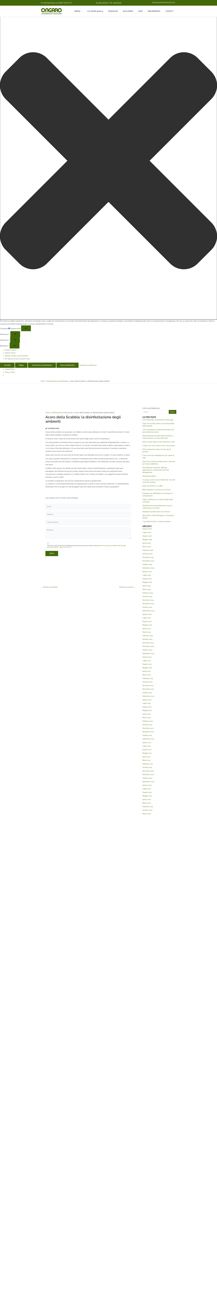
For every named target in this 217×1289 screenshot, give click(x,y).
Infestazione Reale (149, 476)
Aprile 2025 (146, 586)
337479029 (117, 3)
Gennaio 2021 (147, 767)
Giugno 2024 (147, 621)
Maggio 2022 (147, 710)
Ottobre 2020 (147, 778)
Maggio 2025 (147, 582)
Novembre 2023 (148, 646)
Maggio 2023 (147, 668)
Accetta (7, 365)
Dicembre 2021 (147, 728)
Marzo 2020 (146, 803)
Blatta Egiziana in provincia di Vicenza (156, 490)
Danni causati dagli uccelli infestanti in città (158, 442)
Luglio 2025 (146, 575)
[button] (108, 161)
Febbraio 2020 (147, 806)
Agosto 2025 (147, 571)
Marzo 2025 (146, 589)
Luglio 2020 (146, 789)
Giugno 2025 (147, 579)
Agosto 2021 (146, 742)
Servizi (77, 11)
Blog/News (128, 11)
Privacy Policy (10, 372)
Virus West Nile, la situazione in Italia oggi (157, 420)
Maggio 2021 (147, 753)
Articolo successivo (127, 587)
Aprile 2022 (146, 714)
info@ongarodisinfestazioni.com (163, 2)
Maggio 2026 (147, 539)
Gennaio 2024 (147, 639)
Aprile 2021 (146, 757)
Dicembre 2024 (148, 600)
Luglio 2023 (146, 660)
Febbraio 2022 (147, 721)
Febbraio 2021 (147, 764)
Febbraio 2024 (147, 636)
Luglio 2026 (146, 532)
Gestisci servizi (10, 353)
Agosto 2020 (147, 785)
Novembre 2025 (148, 561)
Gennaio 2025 (147, 596)
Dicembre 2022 (147, 685)
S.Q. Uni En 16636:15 (95, 11)
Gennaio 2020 (147, 810)
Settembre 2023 (148, 653)
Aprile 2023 (146, 671)
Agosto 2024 (147, 614)
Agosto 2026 (147, 529)
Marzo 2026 (146, 547)
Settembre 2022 (148, 696)
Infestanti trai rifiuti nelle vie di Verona (156, 512)
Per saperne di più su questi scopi (17, 359)
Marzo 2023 (146, 675)
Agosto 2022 (146, 700)
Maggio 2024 (147, 625)
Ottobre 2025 (147, 564)
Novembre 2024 (148, 603)
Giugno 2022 (146, 707)
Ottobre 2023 (147, 650)
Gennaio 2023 (147, 682)
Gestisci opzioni (10, 350)
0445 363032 (103, 3)
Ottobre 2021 (147, 735)
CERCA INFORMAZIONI (150, 408)
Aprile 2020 (146, 799)
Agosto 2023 (146, 657)
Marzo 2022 (146, 717)
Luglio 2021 (146, 746)
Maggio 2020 (147, 796)
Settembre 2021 (148, 739)
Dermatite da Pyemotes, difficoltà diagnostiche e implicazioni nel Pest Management (155, 470)
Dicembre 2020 (148, 771)
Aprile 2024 (146, 628)
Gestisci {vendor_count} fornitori (16, 356)
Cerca (172, 412)
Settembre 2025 (148, 568)
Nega (21, 365)
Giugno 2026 (147, 536)
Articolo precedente (49, 587)
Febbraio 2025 (147, 593)
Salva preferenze (67, 365)
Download (113, 11)
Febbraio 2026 (147, 550)
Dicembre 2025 (148, 557)
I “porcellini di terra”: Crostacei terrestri (156, 521)
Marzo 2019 (146, 814)
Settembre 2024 (148, 611)
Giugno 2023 (146, 664)
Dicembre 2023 (147, 643)
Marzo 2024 (146, 632)
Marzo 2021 (146, 760)
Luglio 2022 (146, 703)
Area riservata (154, 11)
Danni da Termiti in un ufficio (152, 486)
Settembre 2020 (148, 782)
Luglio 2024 (146, 618)
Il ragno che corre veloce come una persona (158, 445)
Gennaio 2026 (147, 554)
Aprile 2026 (146, 543)
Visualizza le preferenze (42, 365)
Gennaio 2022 (147, 725)
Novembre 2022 (148, 689)
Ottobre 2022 (147, 693)
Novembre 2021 (148, 732)
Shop (140, 11)
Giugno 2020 (147, 792)
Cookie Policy (10, 369)
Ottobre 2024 (147, 607)
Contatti (169, 11)
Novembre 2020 (148, 774)
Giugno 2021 (146, 750)
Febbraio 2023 (147, 678)
